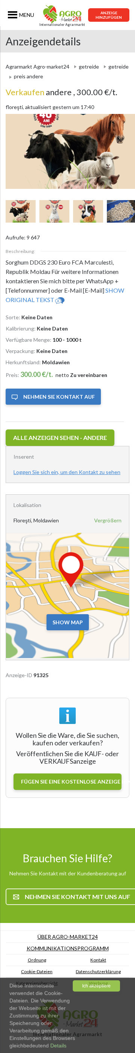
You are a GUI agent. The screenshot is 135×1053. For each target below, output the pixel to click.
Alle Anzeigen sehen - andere (60, 437)
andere (39, 92)
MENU (26, 15)
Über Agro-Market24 (68, 936)
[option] (67, 151)
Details (57, 1046)
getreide (89, 66)
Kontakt (98, 960)
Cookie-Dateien (36, 971)
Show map (67, 622)
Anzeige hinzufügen (109, 14)
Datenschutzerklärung (98, 971)
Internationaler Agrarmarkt (62, 24)
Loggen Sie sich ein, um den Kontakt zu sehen (67, 472)
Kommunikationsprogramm (68, 948)
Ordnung (37, 960)
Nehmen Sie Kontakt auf (59, 396)
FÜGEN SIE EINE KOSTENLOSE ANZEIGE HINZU (71, 781)
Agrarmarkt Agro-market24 (37, 66)
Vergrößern (108, 520)
